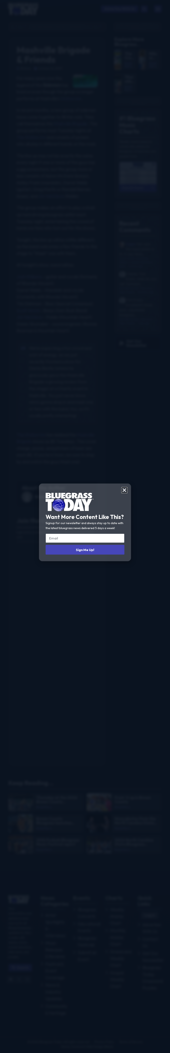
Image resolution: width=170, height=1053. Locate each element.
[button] (124, 490)
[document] (85, 526)
